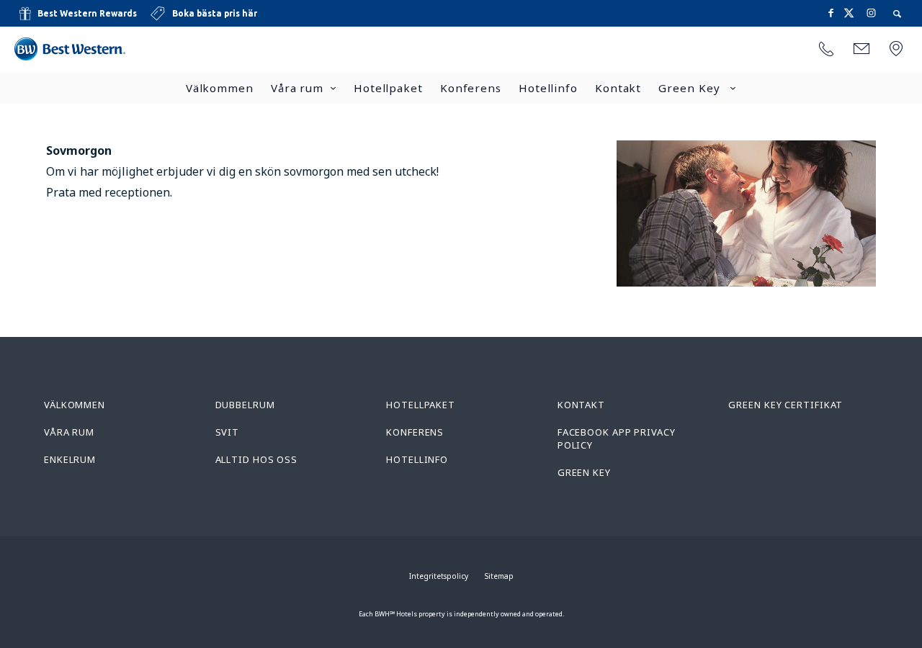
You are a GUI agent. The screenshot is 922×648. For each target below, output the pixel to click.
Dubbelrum (245, 404)
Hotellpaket (388, 88)
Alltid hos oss (256, 459)
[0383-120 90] (826, 50)
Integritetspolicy (438, 576)
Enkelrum (70, 459)
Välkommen (220, 88)
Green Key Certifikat (785, 404)
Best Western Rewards (87, 13)
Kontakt (618, 88)
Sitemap (499, 576)
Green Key (690, 88)
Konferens (470, 88)
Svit (227, 432)
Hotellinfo (548, 88)
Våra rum (297, 88)
